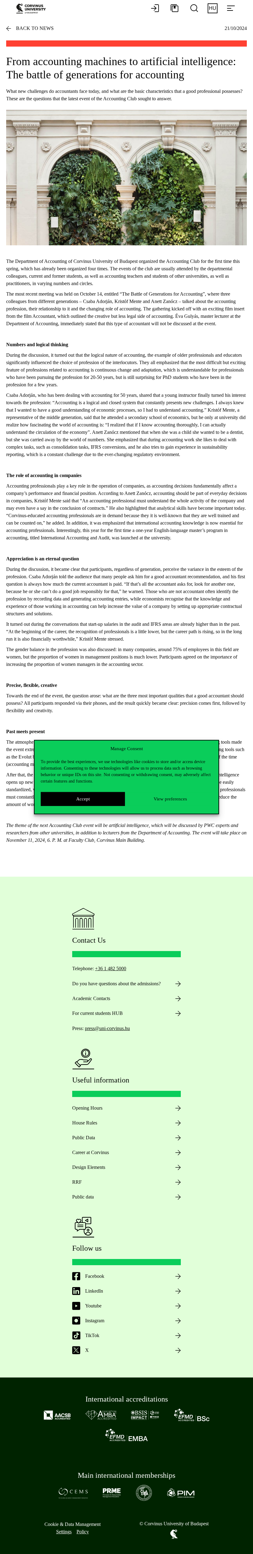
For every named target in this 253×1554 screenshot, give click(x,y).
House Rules (84, 1122)
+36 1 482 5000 (110, 968)
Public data (83, 1196)
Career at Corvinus (90, 1152)
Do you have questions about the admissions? (116, 983)
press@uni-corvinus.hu (107, 1028)
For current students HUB (97, 1013)
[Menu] (230, 9)
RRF (77, 1182)
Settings (64, 1531)
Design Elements (88, 1167)
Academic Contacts (91, 998)
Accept (83, 798)
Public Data (83, 1137)
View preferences (170, 798)
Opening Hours (87, 1108)
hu (212, 8)
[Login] (154, 9)
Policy (83, 1531)
